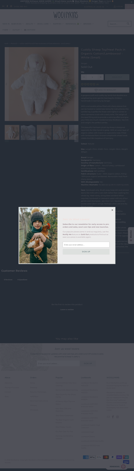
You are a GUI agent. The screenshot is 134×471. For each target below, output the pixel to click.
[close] (112, 210)
